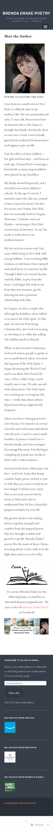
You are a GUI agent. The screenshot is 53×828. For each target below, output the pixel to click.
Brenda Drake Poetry (26, 13)
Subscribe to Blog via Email (21, 660)
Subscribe (14, 693)
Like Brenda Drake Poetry (20, 803)
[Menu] (45, 27)
